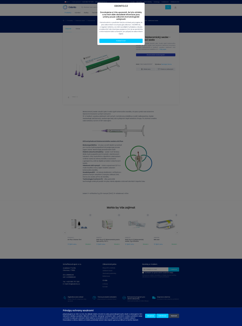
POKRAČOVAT (121, 41)
